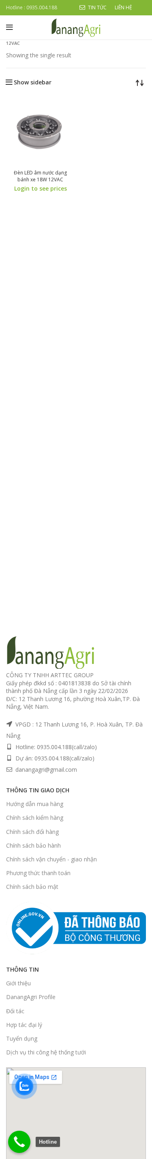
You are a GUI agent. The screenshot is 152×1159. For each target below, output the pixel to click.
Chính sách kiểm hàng (34, 817)
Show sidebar (32, 82)
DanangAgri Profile (31, 997)
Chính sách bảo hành (33, 845)
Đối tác (15, 1011)
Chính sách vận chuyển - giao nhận (51, 859)
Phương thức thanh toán (38, 873)
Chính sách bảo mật (32, 886)
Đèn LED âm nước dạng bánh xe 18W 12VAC (40, 176)
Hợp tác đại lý (24, 1025)
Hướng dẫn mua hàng (34, 804)
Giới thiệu (18, 983)
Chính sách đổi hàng (32, 832)
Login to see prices (40, 188)
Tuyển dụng (21, 1038)
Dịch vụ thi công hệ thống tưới (46, 1052)
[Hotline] (19, 1142)
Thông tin (22, 969)
